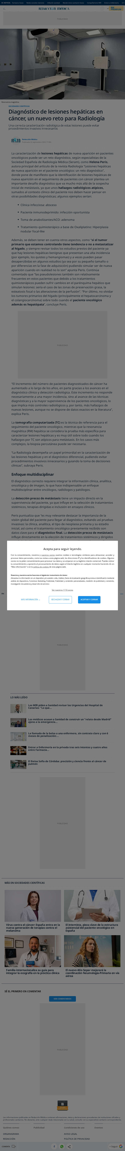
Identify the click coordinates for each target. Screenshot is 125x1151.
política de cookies (41, 567)
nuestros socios (48, 555)
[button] (62, 590)
